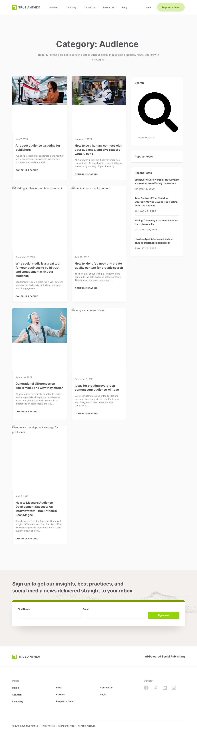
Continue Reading (27, 170)
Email (86, 609)
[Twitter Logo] (155, 687)
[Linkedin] (164, 687)
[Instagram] (174, 687)
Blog (124, 7)
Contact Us (90, 7)
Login (103, 694)
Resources (109, 7)
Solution (53, 7)
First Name (24, 609)
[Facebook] (146, 687)
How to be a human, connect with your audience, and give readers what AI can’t (98, 149)
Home (15, 687)
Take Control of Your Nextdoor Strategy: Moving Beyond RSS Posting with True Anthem (156, 202)
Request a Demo (65, 701)
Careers (60, 694)
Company (71, 7)
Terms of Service (66, 726)
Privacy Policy (48, 726)
